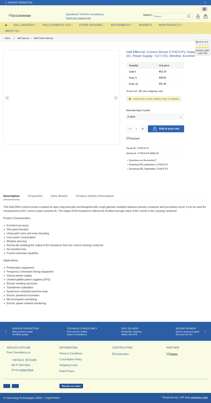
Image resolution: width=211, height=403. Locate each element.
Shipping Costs (68, 365)
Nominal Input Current (138, 110)
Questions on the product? (143, 160)
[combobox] (169, 16)
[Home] (6, 25)
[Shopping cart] (205, 16)
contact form (26, 370)
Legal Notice (52, 397)
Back (7, 38)
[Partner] (172, 353)
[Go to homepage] (17, 16)
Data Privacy (66, 371)
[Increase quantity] (142, 129)
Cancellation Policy (70, 359)
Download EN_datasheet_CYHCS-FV (148, 164)
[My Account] (198, 16)
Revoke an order (71, 386)
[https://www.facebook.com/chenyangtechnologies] (6, 386)
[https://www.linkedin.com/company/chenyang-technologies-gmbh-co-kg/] (15, 386)
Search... (148, 15)
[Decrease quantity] (130, 129)
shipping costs (199, 397)
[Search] (189, 16)
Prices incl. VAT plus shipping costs (144, 91)
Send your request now (78, 18)
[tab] (11, 196)
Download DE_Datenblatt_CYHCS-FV (148, 168)
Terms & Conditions (70, 353)
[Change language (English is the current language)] (204, 9)
